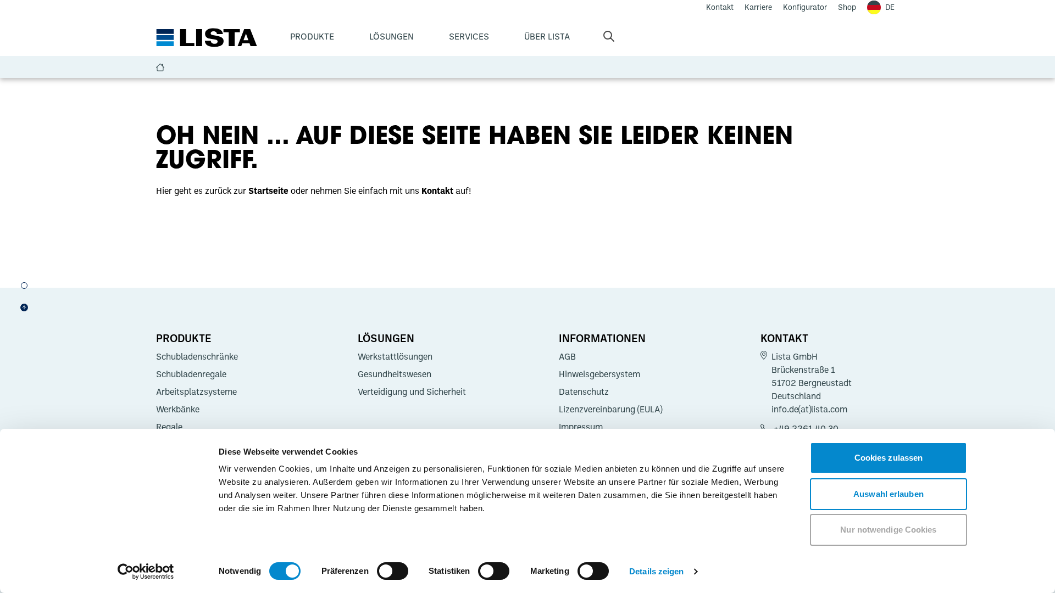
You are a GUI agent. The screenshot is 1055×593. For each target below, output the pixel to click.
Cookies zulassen (888, 457)
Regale (169, 426)
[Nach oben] (24, 307)
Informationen (602, 338)
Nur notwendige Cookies (888, 529)
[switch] (392, 571)
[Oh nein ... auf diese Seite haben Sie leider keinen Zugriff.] (24, 285)
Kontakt (784, 338)
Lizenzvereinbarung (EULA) (610, 409)
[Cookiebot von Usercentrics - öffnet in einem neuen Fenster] (146, 571)
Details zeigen (656, 571)
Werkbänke (177, 409)
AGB (567, 356)
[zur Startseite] (206, 38)
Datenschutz (584, 391)
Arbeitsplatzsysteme (196, 391)
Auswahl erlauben (888, 494)
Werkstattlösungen (395, 356)
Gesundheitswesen (394, 373)
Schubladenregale (191, 373)
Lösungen (391, 36)
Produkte (312, 36)
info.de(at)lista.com (809, 409)
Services (469, 36)
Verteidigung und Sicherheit (412, 391)
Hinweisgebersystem (599, 373)
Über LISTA (547, 36)
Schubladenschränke (197, 356)
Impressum (581, 426)
